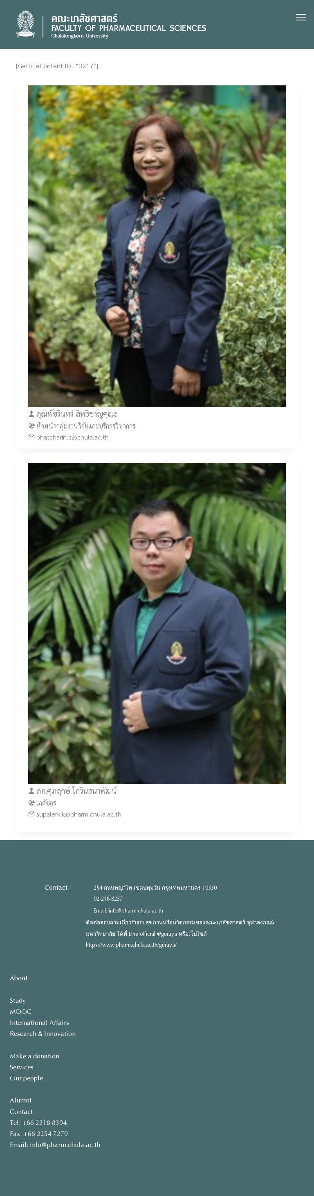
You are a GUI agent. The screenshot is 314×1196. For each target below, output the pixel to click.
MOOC (20, 1011)
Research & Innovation (43, 1034)
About (18, 978)
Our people (26, 1078)
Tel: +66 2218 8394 (38, 1123)
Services (22, 1067)
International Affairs (39, 1022)
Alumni (20, 1100)
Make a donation (34, 1056)
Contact (21, 1112)
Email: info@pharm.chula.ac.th (128, 911)
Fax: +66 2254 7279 (39, 1134)
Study (18, 1000)
